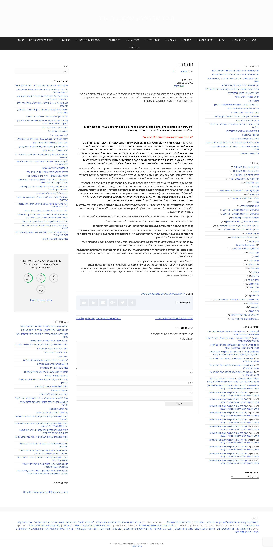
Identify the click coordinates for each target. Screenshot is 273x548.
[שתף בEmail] (103, 302)
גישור (257, 256)
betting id (254, 331)
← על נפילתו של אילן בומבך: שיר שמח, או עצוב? (98, 318)
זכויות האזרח (254, 268)
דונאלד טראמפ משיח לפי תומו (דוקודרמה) (242, 131)
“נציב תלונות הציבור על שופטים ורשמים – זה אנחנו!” (87, 525)
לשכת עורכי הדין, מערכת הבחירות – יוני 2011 (241, 210)
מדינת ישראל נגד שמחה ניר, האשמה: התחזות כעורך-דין (237, 299)
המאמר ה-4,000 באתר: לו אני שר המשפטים (195, 528)
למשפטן (256, 272)
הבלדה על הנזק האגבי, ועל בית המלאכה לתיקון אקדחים (237, 116)
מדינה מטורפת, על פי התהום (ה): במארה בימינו (240, 85)
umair (256, 338)
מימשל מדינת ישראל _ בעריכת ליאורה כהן (242, 221)
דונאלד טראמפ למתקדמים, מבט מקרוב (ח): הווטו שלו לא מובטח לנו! (232, 89)
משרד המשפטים (252, 183)
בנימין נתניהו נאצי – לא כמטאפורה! (245, 112)
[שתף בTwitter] (122, 302)
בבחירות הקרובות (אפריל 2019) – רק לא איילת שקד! (47, 172)
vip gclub (254, 345)
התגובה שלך (186, 338)
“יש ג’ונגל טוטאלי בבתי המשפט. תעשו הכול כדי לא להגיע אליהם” (64, 522)
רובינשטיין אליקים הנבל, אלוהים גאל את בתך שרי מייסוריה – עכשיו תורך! (226, 522)
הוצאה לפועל (253, 260)
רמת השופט (254, 194)
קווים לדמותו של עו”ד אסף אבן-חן (55, 168)
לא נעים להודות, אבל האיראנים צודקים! (243, 108)
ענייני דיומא (254, 288)
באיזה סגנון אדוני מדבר (250, 206)
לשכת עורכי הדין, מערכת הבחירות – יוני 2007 (241, 214)
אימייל (190, 383)
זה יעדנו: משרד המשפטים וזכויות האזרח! (157, 525)
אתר (191, 393)
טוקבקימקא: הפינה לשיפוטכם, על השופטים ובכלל (239, 190)
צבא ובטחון (254, 295)
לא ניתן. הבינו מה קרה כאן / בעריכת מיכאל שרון (162, 293)
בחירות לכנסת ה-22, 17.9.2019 (246, 171)
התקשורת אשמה (252, 233)
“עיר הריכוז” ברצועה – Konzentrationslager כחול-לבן (236, 105)
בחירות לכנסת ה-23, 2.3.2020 (246, 175)
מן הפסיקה (254, 307)
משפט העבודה (253, 303)
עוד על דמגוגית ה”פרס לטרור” (247, 97)
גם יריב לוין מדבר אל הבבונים (247, 120)
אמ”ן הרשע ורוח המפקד (249, 153)
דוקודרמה (222, 40)
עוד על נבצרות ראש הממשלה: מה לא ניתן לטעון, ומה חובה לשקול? (232, 142)
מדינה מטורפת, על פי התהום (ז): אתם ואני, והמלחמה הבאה (235, 71)
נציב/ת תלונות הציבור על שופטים (245, 198)
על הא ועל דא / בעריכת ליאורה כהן (245, 315)
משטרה (256, 292)
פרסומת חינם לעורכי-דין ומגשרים (246, 218)
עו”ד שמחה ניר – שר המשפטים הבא (234, 528)
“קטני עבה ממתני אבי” (59, 135)
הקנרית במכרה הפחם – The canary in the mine (47, 176)
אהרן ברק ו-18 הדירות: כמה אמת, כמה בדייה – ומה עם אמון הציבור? (41, 85)
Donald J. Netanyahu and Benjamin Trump (45, 492)
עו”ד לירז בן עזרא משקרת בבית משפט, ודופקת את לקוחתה (45, 221)
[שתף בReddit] (84, 302)
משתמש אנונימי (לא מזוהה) (248, 379)
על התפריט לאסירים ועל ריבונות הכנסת (52, 412)
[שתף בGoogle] (113, 302)
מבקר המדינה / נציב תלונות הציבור (245, 237)
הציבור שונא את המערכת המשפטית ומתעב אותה (118, 522)
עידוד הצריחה (253, 280)
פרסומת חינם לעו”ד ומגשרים (41, 40)
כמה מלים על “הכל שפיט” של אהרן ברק (52, 193)
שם (191, 372)
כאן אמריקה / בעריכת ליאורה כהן (246, 249)
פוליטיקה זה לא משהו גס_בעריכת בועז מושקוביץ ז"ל (238, 225)
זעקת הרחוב (254, 284)
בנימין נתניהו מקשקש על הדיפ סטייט (244, 139)
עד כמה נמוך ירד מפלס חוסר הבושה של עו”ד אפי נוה (47, 116)
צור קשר (20, 40)
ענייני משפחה (253, 264)
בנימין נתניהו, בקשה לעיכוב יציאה (55, 127)
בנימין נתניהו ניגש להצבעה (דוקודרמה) (243, 93)
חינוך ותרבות (254, 311)
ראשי (254, 40)
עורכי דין (256, 202)
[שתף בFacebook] (132, 302)
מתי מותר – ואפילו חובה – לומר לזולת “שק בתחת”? (98, 528)
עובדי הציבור (254, 253)
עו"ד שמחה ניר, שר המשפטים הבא (245, 179)
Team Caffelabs (251, 352)
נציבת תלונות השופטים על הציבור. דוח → (174, 318)
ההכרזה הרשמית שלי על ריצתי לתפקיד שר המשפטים (148, 528)
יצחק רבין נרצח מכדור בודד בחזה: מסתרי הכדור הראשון (46, 211)
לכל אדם (255, 276)
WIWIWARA (253, 385)
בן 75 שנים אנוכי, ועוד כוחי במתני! (44, 525)
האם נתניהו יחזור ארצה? (58, 131)
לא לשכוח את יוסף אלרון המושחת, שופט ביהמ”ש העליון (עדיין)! (43, 146)
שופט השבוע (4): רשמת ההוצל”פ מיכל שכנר (50, 143)
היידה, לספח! (253, 101)
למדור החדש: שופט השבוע (178, 522)
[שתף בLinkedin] (93, 302)
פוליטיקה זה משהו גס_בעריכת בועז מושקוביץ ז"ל (240, 229)
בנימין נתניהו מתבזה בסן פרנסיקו (55, 239)
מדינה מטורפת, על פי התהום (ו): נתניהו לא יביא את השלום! (235, 74)
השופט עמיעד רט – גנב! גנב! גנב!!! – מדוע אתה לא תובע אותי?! (42, 139)
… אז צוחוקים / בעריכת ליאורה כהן (245, 319)
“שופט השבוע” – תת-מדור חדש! (55, 150)
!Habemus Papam (250, 135)
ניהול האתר (136, 546)
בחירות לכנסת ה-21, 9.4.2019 (246, 167)
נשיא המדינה (254, 241)
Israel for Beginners (245, 245)
